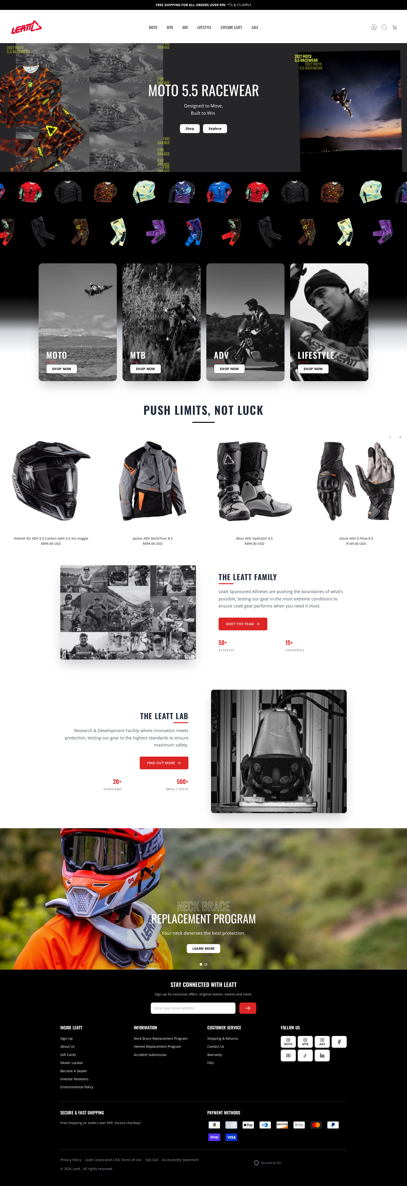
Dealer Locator (71, 1062)
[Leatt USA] (26, 27)
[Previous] (390, 437)
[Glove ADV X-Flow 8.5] (356, 481)
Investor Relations (74, 1079)
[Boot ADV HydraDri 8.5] (254, 481)
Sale (255, 27)
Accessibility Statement (180, 1159)
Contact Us (215, 1046)
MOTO (153, 27)
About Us (67, 1046)
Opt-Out (151, 1159)
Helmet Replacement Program (157, 1046)
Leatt (77, 1168)
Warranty (214, 1054)
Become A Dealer (73, 1071)
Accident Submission (150, 1054)
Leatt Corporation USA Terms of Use (113, 1159)
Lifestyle (204, 27)
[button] (201, 964)
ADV (185, 27)
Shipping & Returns (222, 1038)
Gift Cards (68, 1054)
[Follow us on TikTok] (305, 1055)
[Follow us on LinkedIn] (322, 1055)
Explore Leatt (231, 27)
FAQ (210, 1062)
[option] (203, 899)
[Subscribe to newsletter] (247, 1008)
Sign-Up (66, 1038)
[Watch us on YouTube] (288, 1055)
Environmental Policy (76, 1087)
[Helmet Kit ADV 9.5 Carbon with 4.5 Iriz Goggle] (51, 481)
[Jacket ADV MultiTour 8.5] (153, 481)
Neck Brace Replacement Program (160, 1038)
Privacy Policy (70, 1159)
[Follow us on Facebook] (339, 1042)
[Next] (400, 437)
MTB (170, 27)
